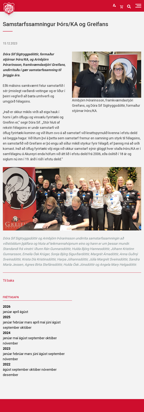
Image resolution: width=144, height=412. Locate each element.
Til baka (8, 280)
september (11, 327)
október (26, 327)
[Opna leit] (129, 6)
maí (43, 322)
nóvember (10, 343)
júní (49, 322)
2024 (6, 333)
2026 (6, 306)
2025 (6, 317)
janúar (8, 312)
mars (28, 322)
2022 (6, 364)
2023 (6, 348)
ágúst (24, 312)
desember (10, 375)
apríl (16, 312)
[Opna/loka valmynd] (138, 5)
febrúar (18, 322)
